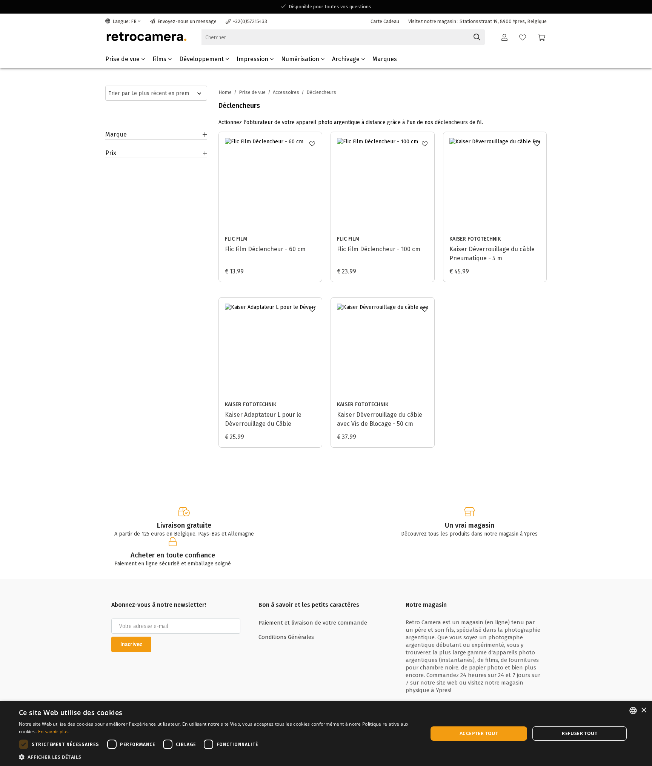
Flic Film (236, 239)
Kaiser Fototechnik (475, 239)
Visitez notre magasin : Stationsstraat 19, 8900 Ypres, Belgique (477, 21)
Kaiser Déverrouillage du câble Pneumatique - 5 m (492, 254)
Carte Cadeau (385, 21)
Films (160, 59)
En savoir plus (53, 731)
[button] (217, 756)
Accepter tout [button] (479, 733)
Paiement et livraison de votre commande (312, 622)
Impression (253, 59)
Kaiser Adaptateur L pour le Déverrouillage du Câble (263, 419)
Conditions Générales (286, 637)
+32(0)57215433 (250, 21)
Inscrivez (131, 644)
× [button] (643, 710)
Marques (384, 59)
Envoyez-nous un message (187, 21)
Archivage (346, 59)
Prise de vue (123, 59)
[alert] (326, 733)
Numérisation (301, 59)
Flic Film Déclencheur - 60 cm (265, 249)
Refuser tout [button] (579, 733)
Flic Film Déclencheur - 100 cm (378, 249)
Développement (202, 59)
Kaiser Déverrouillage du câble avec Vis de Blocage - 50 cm (379, 419)
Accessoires (286, 92)
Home (225, 92)
